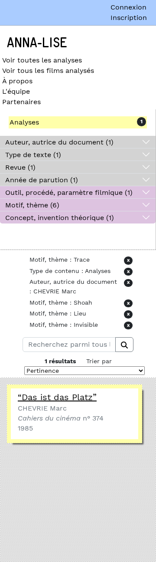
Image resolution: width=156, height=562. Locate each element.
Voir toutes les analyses (42, 60)
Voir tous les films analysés (48, 70)
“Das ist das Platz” (57, 397)
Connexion (128, 7)
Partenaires (21, 102)
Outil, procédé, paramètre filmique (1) (69, 192)
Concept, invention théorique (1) (59, 218)
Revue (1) (20, 167)
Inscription (128, 17)
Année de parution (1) (41, 180)
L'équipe (16, 91)
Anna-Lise (37, 43)
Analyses (24, 122)
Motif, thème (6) (32, 205)
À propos (17, 81)
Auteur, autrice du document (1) (59, 142)
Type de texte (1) (33, 155)
